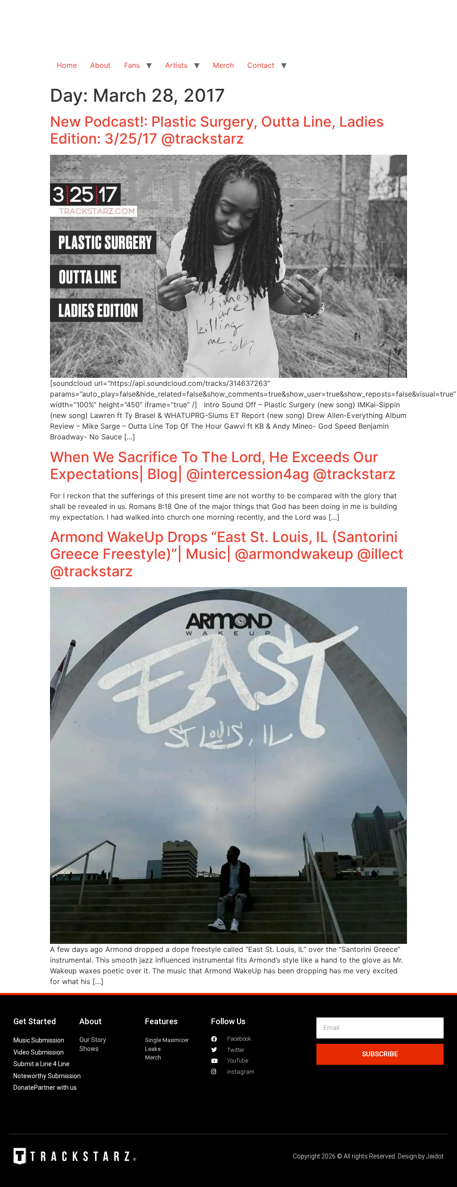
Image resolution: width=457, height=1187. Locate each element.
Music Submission (38, 1040)
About (100, 65)
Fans (132, 65)
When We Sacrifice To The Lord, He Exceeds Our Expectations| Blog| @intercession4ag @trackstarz (223, 465)
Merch (223, 65)
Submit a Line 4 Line (41, 1063)
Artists (176, 65)
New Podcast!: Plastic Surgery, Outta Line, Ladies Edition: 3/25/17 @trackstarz (217, 130)
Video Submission (38, 1052)
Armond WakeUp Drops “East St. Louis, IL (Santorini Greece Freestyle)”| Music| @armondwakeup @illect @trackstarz (226, 554)
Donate (23, 1087)
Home (67, 65)
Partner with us (55, 1087)
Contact (260, 65)
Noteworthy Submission (47, 1075)
